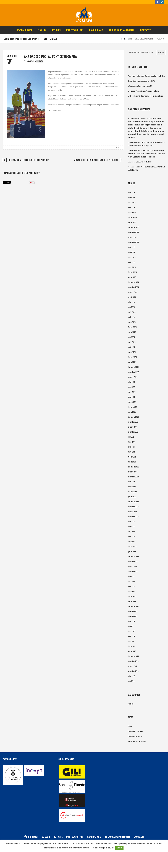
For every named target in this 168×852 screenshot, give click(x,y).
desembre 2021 (133, 416)
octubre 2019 (132, 511)
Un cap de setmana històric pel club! (140, 145)
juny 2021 (131, 436)
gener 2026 (132, 222)
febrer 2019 (132, 546)
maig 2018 (131, 581)
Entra (130, 726)
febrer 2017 (132, 646)
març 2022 (132, 401)
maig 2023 (131, 342)
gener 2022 (132, 411)
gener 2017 (132, 651)
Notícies (130, 38)
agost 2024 (132, 297)
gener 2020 (132, 496)
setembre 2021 (133, 431)
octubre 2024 (132, 292)
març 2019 (131, 541)
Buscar (161, 52)
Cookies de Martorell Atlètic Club (75, 847)
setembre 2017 (133, 616)
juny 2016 (131, 681)
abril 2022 (131, 396)
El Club (46, 836)
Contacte (139, 836)
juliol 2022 (131, 381)
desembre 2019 (133, 501)
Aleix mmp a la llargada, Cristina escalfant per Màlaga (146, 75)
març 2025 (132, 267)
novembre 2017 (133, 611)
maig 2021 (131, 441)
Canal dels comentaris (135, 736)
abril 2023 (131, 347)
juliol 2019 (131, 521)
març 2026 (132, 212)
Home (123, 38)
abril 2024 (131, 317)
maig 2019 (131, 531)
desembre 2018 (133, 556)
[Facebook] (157, 2)
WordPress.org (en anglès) (137, 741)
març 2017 (131, 641)
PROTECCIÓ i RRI (74, 836)
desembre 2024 (133, 282)
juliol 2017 (131, 621)
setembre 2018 (133, 571)
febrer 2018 (132, 596)
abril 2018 (131, 586)
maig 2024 (131, 312)
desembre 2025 (133, 227)
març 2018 (131, 591)
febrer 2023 (132, 357)
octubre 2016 (132, 666)
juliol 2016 (131, 676)
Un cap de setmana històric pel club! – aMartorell (145, 142)
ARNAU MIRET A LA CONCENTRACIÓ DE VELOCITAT (96, 160)
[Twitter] (162, 2)
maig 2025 (131, 257)
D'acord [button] (119, 847)
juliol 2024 (131, 302)
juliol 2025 (131, 247)
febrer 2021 (132, 456)
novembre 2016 (133, 661)
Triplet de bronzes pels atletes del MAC (141, 80)
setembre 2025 (133, 242)
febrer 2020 (132, 491)
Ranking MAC (94, 836)
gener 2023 (132, 362)
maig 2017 (131, 631)
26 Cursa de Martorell (117, 836)
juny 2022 (131, 386)
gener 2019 (132, 551)
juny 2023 (131, 337)
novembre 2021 (133, 421)
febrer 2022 (132, 406)
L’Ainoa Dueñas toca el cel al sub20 (140, 85)
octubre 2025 (132, 237)
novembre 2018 (133, 561)
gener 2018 (132, 601)
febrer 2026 (132, 217)
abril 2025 (131, 262)
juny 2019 (131, 526)
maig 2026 (131, 202)
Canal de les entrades (135, 731)
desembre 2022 (133, 366)
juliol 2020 (131, 481)
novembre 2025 (133, 232)
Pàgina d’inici (31, 836)
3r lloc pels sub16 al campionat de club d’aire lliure (145, 95)
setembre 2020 (133, 476)
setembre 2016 (133, 671)
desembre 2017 (133, 606)
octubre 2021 (132, 426)
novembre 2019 (133, 506)
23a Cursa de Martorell (144, 161)
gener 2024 (132, 332)
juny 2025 (131, 252)
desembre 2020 (133, 466)
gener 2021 (132, 461)
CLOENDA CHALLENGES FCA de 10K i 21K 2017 (29, 160)
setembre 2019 (133, 516)
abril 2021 (131, 446)
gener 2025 (132, 277)
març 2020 (132, 486)
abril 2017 (131, 636)
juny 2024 (131, 307)
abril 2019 (131, 536)
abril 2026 (131, 207)
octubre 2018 (132, 566)
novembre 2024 (133, 287)
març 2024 (132, 322)
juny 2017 (131, 626)
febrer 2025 (132, 272)
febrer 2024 (132, 327)
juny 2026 (131, 197)
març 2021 (131, 451)
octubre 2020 (132, 471)
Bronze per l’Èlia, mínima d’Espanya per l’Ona (143, 90)
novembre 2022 (133, 371)
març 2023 (132, 352)
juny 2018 (131, 576)
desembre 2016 (133, 656)
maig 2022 (131, 391)
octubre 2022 (132, 376)
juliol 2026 (131, 192)
